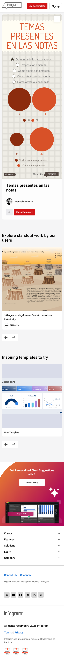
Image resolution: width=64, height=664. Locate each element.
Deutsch (16, 581)
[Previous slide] (6, 337)
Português (26, 581)
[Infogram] (12, 6)
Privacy (19, 632)
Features (9, 539)
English (7, 581)
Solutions (9, 545)
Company (9, 557)
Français (45, 581)
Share (10, 174)
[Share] (9, 212)
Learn (7, 551)
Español (35, 581)
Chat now (25, 575)
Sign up (56, 6)
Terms (8, 632)
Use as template (37, 6)
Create (8, 533)
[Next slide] (14, 337)
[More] (57, 19)
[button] (27, 120)
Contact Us (10, 575)
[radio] (32, 59)
